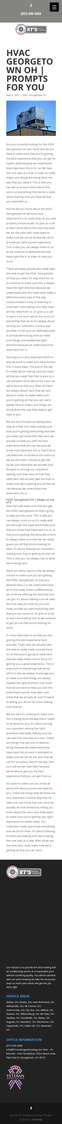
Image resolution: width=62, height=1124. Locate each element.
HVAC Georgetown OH (34, 95)
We (8, 783)
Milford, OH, (47, 1010)
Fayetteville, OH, (15, 1025)
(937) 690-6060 (31, 13)
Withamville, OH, (15, 1006)
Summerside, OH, (15, 1010)
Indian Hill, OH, (32, 1025)
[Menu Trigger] (54, 7)
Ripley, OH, (44, 1017)
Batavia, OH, (13, 1013)
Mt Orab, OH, (47, 1013)
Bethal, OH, (12, 1002)
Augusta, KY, (13, 1021)
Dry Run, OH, (33, 1010)
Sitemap (37, 1119)
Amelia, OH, (25, 1002)
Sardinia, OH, (13, 1017)
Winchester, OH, (45, 1021)
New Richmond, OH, (44, 1002)
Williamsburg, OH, (30, 1013)
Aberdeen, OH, (28, 1021)
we (50, 798)
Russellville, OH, (29, 1017)
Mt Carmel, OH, (33, 1006)
